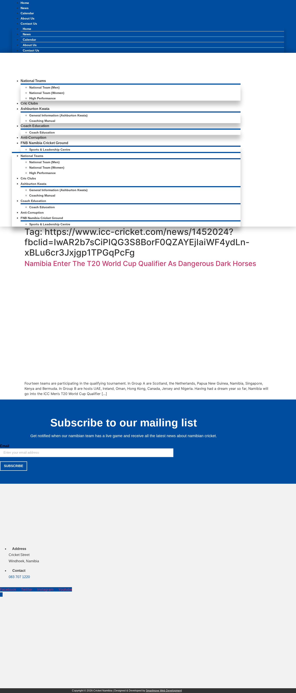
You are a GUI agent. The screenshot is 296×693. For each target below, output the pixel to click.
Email (4, 446)
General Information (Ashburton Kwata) (58, 115)
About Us (27, 18)
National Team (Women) (46, 93)
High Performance (42, 98)
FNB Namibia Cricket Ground (44, 143)
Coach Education (35, 126)
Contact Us (29, 23)
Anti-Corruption (33, 137)
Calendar (27, 13)
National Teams (33, 81)
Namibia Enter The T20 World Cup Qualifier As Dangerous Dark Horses (140, 263)
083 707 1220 (19, 577)
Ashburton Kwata (35, 109)
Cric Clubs (29, 103)
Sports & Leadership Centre (49, 149)
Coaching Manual (42, 120)
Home (25, 3)
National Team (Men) (44, 87)
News (25, 8)
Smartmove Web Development (164, 690)
